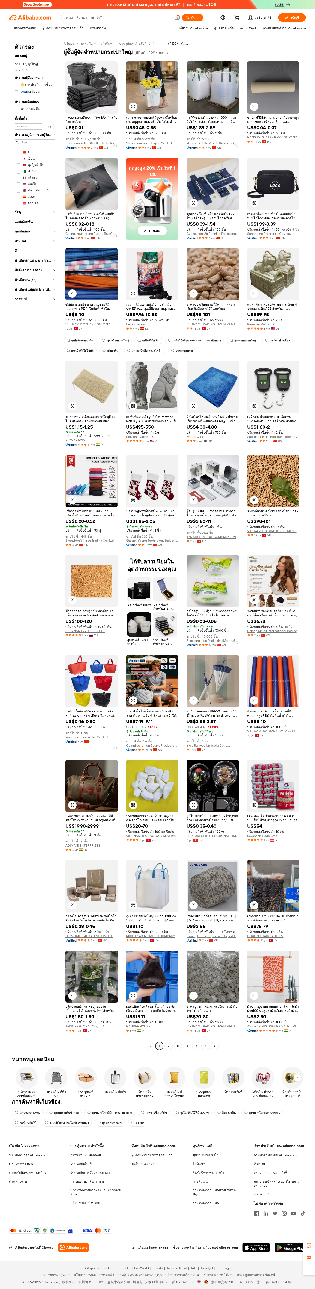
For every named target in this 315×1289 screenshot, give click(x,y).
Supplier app (159, 1247)
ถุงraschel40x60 (30, 1112)
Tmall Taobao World (135, 1268)
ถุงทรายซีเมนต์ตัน (156, 1112)
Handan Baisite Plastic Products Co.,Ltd (213, 143)
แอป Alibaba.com (225, 1247)
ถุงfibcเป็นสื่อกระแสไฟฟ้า (147, 350)
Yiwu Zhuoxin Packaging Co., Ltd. (149, 143)
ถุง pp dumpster (112, 1122)
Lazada (158, 1268)
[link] (309, 1245)
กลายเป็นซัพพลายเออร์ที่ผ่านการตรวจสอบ (277, 1183)
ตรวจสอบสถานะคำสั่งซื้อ (271, 1172)
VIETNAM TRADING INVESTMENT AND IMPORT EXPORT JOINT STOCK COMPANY (213, 324)
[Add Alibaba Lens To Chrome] (73, 1247)
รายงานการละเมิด (206, 1203)
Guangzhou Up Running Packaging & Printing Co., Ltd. (213, 233)
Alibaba (69, 43)
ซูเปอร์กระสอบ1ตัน (82, 340)
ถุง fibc (140, 1122)
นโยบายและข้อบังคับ (85, 1203)
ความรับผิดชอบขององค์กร (27, 1172)
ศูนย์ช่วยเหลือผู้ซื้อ (205, 1155)
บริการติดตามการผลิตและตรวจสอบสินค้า (95, 1192)
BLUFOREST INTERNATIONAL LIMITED (213, 836)
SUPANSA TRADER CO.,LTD (85, 631)
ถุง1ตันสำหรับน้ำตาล (66, 1112)
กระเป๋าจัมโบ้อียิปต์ (82, 350)
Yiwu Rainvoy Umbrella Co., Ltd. (209, 745)
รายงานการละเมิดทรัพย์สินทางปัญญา (215, 1192)
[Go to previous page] (150, 1046)
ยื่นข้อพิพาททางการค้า (208, 1172)
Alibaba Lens (25, 1247)
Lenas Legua (135, 324)
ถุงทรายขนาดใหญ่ (245, 340)
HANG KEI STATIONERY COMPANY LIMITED (273, 137)
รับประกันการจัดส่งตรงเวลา (90, 1172)
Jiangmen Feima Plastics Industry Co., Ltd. (91, 143)
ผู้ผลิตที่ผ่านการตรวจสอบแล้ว (151, 1155)
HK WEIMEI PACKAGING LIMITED (89, 936)
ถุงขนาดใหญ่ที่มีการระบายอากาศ (112, 1112)
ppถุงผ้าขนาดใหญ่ (118, 340)
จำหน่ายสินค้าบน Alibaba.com (275, 1155)
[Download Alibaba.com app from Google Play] (290, 1247)
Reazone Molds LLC (261, 324)
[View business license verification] (199, 1282)
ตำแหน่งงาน (18, 1181)
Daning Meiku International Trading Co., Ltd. (273, 631)
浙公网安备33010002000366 (232, 1282)
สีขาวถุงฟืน (229, 1112)
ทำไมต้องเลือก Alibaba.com (28, 1155)
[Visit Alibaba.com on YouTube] (293, 1213)
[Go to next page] (215, 1046)
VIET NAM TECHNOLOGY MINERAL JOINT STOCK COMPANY (152, 836)
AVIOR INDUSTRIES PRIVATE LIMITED (273, 1026)
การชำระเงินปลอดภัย (85, 1155)
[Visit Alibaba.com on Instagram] (284, 1213)
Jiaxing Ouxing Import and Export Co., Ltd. (213, 936)
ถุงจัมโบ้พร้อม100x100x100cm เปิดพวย (197, 340)
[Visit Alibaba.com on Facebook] (256, 1213)
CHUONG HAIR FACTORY (265, 936)
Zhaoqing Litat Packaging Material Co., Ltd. (213, 640)
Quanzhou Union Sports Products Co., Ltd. (152, 745)
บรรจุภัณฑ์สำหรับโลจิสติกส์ (138, 43)
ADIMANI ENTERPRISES (82, 845)
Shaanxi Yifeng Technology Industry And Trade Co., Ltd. (152, 540)
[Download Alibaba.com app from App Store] (256, 1247)
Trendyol (206, 1268)
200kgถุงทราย (184, 350)
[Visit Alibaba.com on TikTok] (303, 1213)
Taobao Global (176, 1268)
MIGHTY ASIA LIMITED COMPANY (150, 936)
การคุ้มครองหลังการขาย (87, 1181)
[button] (177, 17)
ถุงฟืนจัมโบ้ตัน (150, 340)
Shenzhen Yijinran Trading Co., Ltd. (89, 540)
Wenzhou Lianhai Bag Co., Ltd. (86, 737)
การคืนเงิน (200, 1181)
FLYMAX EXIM (75, 440)
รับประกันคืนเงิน (82, 1164)
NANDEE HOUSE (138, 1026)
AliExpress (91, 1268)
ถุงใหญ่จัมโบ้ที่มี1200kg (194, 1112)
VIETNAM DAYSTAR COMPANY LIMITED (91, 324)
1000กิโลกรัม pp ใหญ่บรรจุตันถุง (69, 1122)
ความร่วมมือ (262, 1194)
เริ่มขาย (259, 1164)
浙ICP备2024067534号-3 (275, 1282)
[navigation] (35, 545)
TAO (193, 1268)
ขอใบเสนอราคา (142, 1164)
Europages (224, 1268)
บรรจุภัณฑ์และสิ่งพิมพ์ (96, 43)
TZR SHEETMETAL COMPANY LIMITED (213, 537)
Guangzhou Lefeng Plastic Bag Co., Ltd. (91, 233)
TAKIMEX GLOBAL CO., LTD (84, 1026)
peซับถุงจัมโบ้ (28, 1122)
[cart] (237, 18)
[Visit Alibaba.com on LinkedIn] (266, 1213)
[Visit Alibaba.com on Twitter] (275, 1213)
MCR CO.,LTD (196, 436)
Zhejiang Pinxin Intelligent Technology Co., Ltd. (273, 436)
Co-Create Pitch (21, 1164)
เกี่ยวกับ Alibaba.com (24, 1145)
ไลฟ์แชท (199, 1164)
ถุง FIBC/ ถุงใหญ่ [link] (176, 43)
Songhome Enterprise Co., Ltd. (269, 233)
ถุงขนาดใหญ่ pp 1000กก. (264, 1112)
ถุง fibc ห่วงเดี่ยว (280, 340)
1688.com (110, 1268)
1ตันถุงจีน (112, 350)
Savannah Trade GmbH (263, 836)
